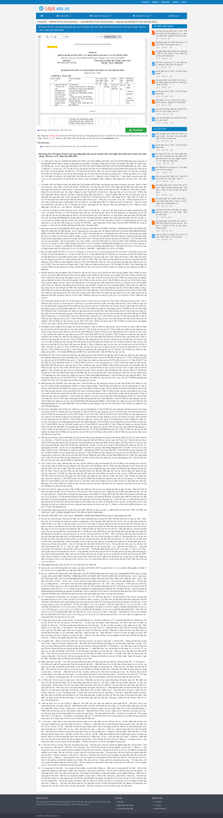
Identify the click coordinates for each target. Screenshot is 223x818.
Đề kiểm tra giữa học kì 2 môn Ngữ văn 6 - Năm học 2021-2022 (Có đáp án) (171, 63)
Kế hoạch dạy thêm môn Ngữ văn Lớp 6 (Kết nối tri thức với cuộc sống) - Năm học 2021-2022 (171, 212)
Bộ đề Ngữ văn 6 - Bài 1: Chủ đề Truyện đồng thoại (171, 92)
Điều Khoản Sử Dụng (125, 805)
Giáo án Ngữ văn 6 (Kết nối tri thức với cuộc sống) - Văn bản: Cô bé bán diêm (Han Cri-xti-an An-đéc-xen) (171, 136)
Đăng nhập (165, 2)
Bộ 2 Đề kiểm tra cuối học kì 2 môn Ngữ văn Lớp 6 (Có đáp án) (171, 168)
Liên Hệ (120, 802)
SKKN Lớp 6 (174, 16)
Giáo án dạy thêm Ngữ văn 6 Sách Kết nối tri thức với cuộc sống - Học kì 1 (171, 177)
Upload (175, 2)
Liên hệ (183, 2)
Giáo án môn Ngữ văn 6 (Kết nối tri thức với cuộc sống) (171, 119)
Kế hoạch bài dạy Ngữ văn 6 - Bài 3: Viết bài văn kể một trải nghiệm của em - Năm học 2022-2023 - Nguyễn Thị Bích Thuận (171, 33)
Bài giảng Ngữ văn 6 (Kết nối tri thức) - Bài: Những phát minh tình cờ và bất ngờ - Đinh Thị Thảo (171, 82)
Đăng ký (155, 2)
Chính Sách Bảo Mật (125, 809)
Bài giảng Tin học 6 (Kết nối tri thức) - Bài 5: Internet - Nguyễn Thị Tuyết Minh (171, 101)
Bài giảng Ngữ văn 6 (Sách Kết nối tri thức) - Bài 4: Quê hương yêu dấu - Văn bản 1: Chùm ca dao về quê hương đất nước (171, 188)
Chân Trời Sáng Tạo (101, 16)
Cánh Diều (64, 16)
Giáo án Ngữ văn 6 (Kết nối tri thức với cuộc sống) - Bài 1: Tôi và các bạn (171, 236)
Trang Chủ (145, 2)
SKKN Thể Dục (160, 809)
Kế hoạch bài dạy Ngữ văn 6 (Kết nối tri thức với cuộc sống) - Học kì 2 (171, 110)
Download (138, 130)
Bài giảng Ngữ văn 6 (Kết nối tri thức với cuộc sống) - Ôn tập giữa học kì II (171, 43)
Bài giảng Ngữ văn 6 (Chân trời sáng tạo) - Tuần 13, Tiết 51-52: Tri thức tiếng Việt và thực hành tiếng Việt (171, 53)
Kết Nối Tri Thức (143, 16)
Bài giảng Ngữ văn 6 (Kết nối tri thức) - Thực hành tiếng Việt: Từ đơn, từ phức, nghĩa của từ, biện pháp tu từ (171, 201)
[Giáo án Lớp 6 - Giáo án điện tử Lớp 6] (56, 8)
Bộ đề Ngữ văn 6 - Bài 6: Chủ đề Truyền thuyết (171, 72)
